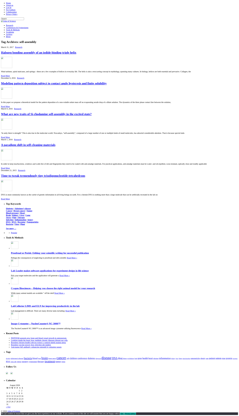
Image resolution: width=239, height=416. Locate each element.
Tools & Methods (13, 30)
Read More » (72, 258)
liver (177, 358)
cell (68, 358)
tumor (58, 361)
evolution (130, 358)
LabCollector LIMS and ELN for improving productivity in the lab (45, 306)
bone (39, 358)
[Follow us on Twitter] (13, 374)
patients (218, 358)
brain (44, 358)
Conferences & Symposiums (17, 28)
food (135, 358)
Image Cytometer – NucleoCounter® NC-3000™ (35, 323)
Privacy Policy (11, 14)
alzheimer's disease (17, 358)
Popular (14, 233)
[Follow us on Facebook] (8, 374)
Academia (10, 32)
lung (180, 358)
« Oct (8, 407)
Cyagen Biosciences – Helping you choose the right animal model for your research (53, 288)
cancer (61, 358)
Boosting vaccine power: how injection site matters (31, 345)
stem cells (14, 362)
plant (223, 358)
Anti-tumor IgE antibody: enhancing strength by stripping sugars (36, 347)
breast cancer (52, 358)
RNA (8, 361)
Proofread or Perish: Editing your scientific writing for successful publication (50, 253)
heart (150, 358)
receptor (235, 358)
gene (140, 358)
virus (63, 362)
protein (229, 358)
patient (212, 358)
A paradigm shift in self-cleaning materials (28, 144)
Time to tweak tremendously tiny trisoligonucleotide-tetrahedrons (43, 175)
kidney (173, 358)
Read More (5, 76)
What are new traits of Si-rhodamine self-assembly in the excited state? (46, 114)
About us (9, 5)
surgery (25, 361)
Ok (122, 414)
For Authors (10, 10)
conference (82, 358)
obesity (202, 358)
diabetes (91, 358)
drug (120, 358)
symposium (33, 362)
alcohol (8, 358)
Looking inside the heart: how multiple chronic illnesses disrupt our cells (39, 340)
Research (9, 25)
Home (8, 3)
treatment (50, 361)
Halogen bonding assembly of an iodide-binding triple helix (38, 52)
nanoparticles (195, 358)
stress (19, 362)
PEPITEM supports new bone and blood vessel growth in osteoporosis (38, 338)
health (145, 358)
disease (106, 358)
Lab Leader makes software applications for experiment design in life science (50, 270)
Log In (8, 7)
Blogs (8, 37)
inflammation (165, 358)
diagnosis (98, 358)
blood (35, 358)
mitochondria (186, 358)
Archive (9, 34)
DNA (115, 358)
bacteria (28, 358)
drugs (125, 358)
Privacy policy (130, 414)
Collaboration (11, 12)
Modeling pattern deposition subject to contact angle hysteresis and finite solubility (54, 83)
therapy (40, 361)
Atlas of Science (13, 411)
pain (207, 358)
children (73, 358)
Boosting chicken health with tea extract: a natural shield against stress (38, 343)
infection (155, 358)
